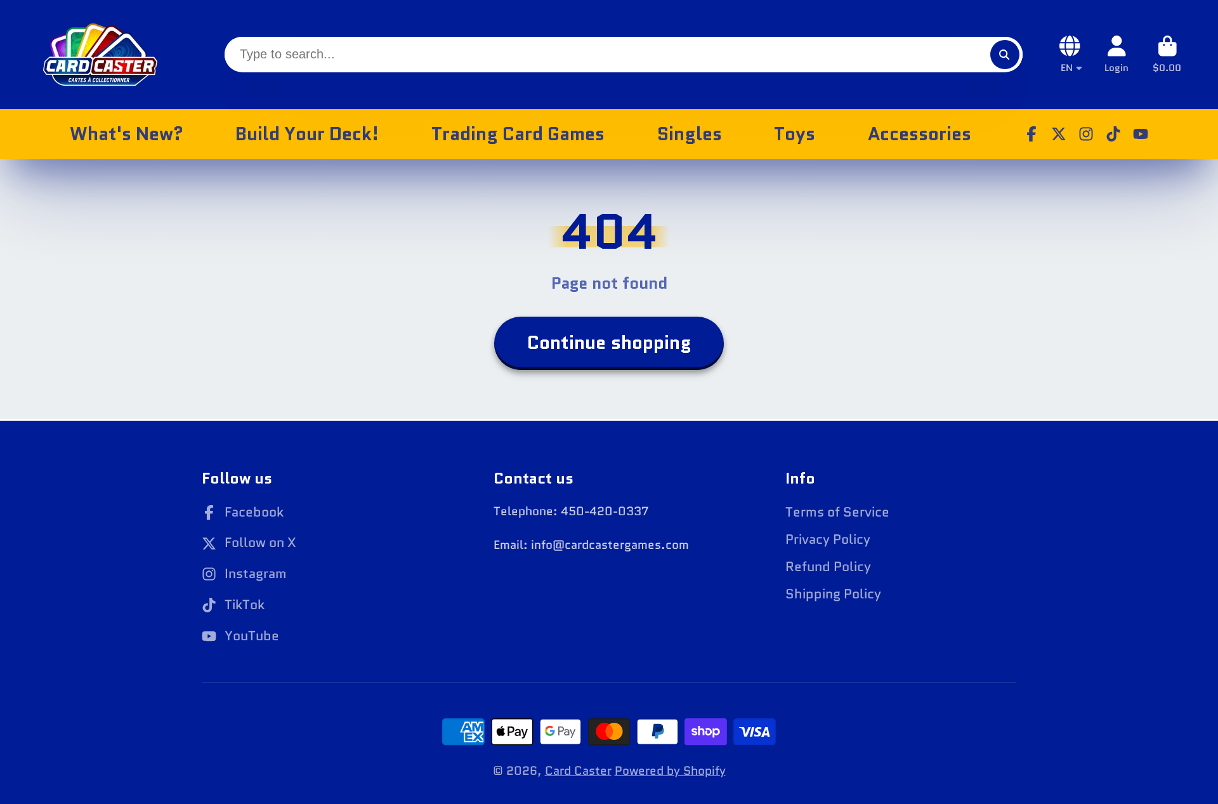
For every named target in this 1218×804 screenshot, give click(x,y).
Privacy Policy (827, 540)
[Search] (1004, 54)
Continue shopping (609, 342)
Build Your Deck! (307, 134)
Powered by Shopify (670, 770)
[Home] (100, 54)
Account (1116, 55)
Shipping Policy (833, 594)
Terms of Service (837, 512)
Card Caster (578, 770)
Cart (1167, 55)
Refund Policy (828, 567)
